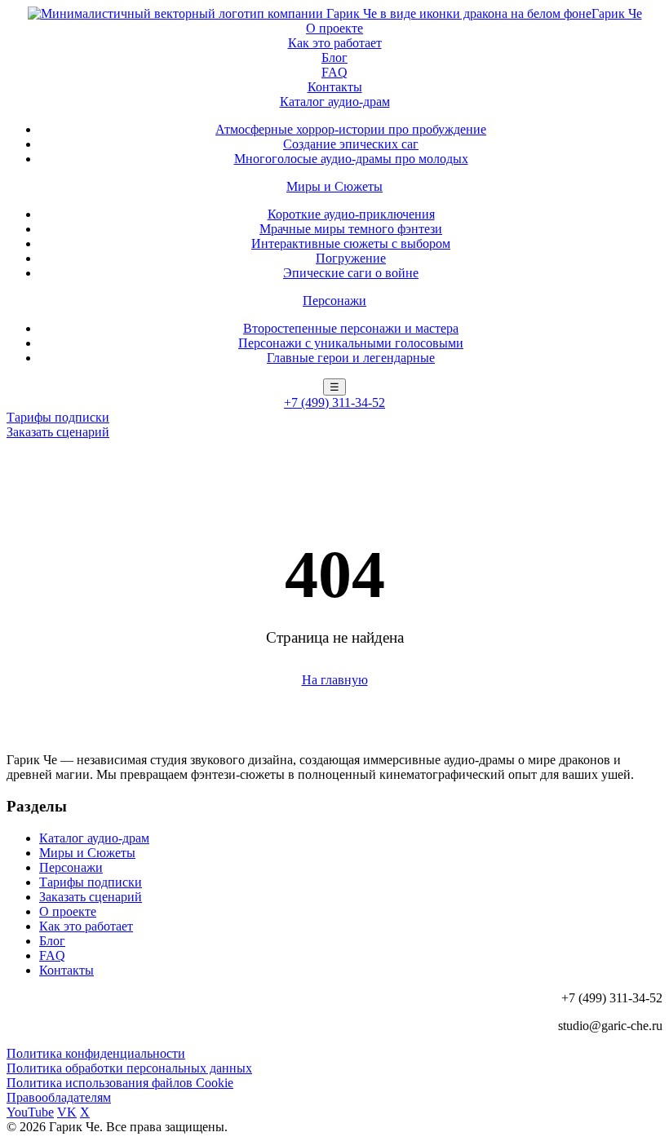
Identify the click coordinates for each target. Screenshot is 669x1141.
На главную (335, 680)
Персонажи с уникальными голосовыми (350, 343)
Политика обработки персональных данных (129, 1068)
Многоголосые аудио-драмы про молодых (351, 159)
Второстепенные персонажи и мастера (351, 328)
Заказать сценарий (58, 432)
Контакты (335, 87)
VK (67, 1112)
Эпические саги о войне (351, 273)
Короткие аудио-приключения (351, 214)
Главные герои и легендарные (351, 358)
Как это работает (335, 43)
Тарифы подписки (58, 417)
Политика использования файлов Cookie (120, 1083)
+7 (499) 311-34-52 (334, 402)
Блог (334, 57)
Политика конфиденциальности (96, 1053)
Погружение (351, 258)
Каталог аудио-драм (335, 101)
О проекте (334, 28)
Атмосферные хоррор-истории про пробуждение (350, 129)
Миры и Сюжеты (334, 186)
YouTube (30, 1112)
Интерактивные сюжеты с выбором (350, 243)
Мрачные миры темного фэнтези (350, 229)
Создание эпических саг (351, 144)
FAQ (334, 72)
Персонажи (334, 300)
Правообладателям (59, 1097)
